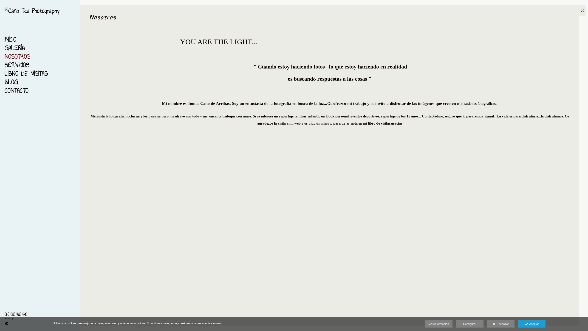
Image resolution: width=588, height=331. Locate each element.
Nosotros (17, 56)
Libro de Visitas (26, 73)
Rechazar (502, 324)
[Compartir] (25, 314)
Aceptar (533, 324)
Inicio (10, 39)
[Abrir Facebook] (7, 314)
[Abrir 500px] (13, 314)
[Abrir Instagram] (19, 314)
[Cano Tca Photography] (32, 11)
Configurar (469, 324)
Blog (11, 82)
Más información (438, 324)
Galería (15, 48)
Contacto (16, 90)
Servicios (17, 65)
